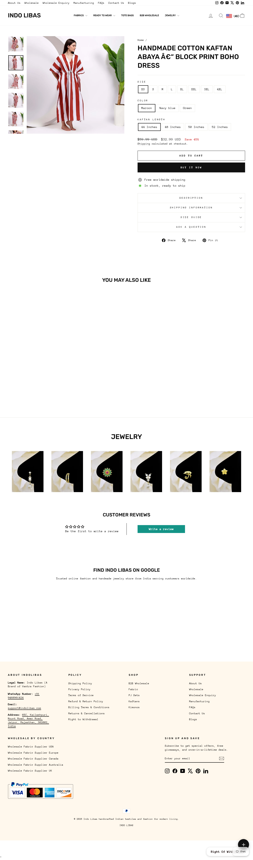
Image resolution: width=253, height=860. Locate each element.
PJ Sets (134, 695)
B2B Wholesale (149, 15)
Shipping (144, 143)
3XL (207, 89)
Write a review (161, 529)
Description (191, 197)
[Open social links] (243, 844)
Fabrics (79, 15)
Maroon (146, 108)
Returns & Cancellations (86, 713)
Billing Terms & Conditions (89, 707)
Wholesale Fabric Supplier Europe (33, 752)
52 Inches (220, 127)
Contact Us (116, 2)
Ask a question (191, 227)
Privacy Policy (79, 689)
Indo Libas (24, 15)
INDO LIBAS (126, 825)
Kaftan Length (151, 119)
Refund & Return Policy (85, 701)
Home (141, 40)
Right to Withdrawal (83, 719)
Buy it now (191, 167)
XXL (194, 89)
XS (143, 89)
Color (143, 100)
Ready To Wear (102, 15)
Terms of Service (81, 695)
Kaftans (134, 701)
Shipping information (191, 207)
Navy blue (168, 108)
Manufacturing (84, 2)
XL (182, 89)
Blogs (132, 2)
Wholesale (32, 2)
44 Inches (149, 127)
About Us (14, 2)
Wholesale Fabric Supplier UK (30, 770)
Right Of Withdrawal (228, 851)
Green (187, 108)
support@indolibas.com (24, 708)
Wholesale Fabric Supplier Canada (33, 758)
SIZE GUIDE (191, 217)
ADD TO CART (36, 372)
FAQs (101, 2)
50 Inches (196, 127)
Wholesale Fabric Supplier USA (31, 746)
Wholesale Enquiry (56, 2)
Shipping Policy (80, 683)
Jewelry (170, 15)
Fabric (133, 689)
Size (142, 81)
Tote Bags (127, 15)
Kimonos (134, 707)
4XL (219, 89)
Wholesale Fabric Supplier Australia (35, 764)
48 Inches (173, 127)
